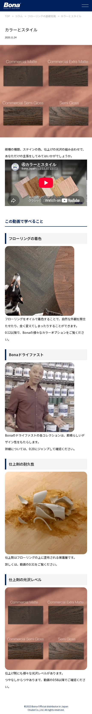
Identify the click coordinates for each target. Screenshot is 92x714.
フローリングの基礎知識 (42, 16)
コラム (19, 16)
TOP (7, 16)
